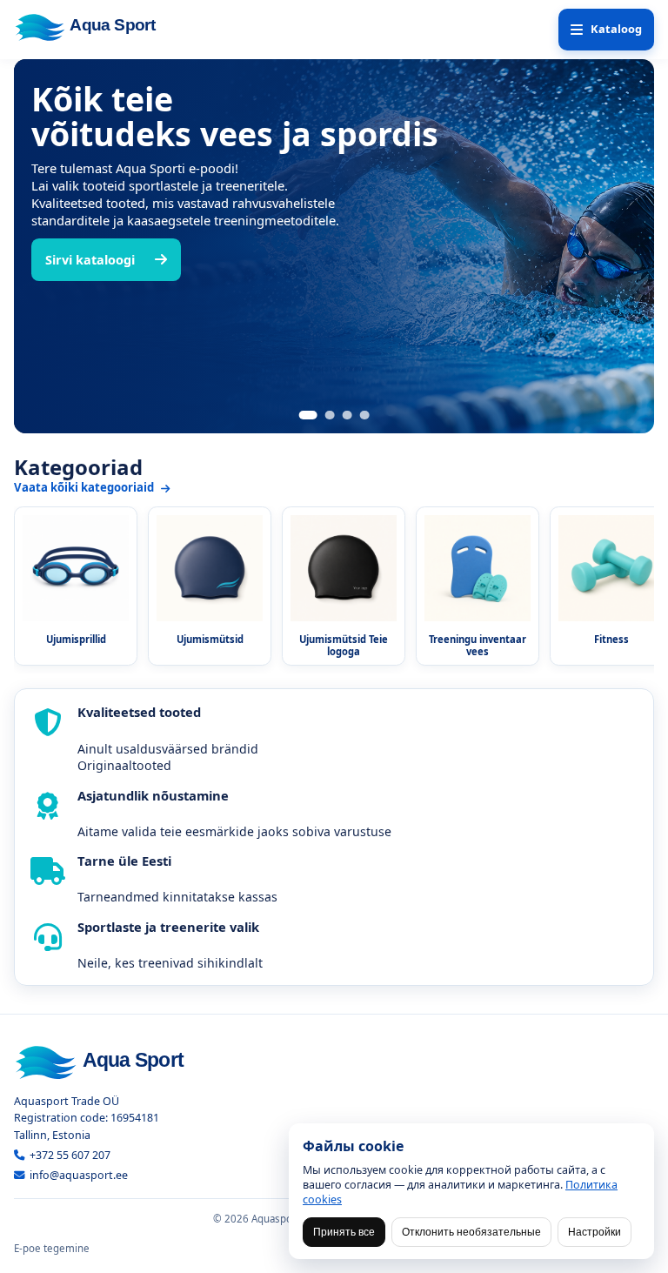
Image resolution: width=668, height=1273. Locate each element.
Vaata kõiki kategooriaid (85, 487)
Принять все (344, 1232)
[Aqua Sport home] (92, 27)
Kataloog (616, 29)
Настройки (594, 1232)
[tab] (308, 415)
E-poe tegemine (52, 1248)
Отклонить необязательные (471, 1232)
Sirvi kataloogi (90, 259)
